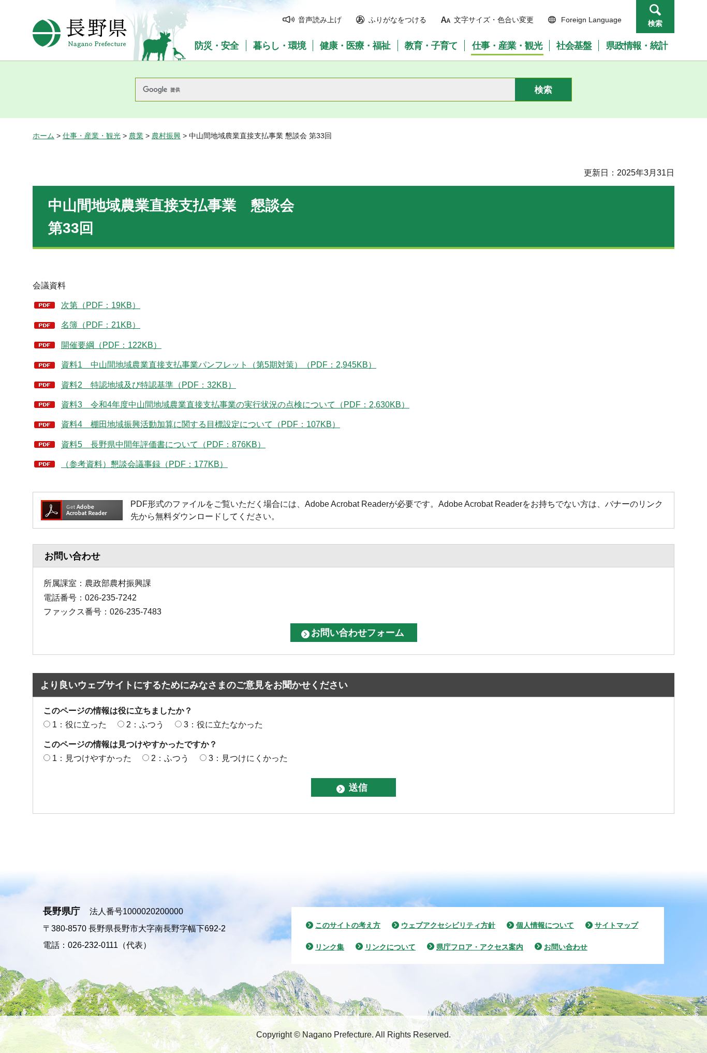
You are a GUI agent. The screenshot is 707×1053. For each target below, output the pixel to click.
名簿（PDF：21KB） (100, 324)
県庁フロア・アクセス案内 (479, 947)
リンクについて (390, 947)
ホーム (43, 135)
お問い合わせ (565, 947)
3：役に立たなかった (223, 724)
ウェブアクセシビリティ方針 (448, 925)
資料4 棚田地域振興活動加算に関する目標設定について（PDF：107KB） (200, 424)
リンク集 (329, 947)
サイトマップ (616, 925)
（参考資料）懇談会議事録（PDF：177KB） (144, 464)
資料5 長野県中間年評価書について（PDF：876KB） (163, 444)
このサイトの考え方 (347, 925)
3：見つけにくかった (248, 758)
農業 (136, 135)
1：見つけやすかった (91, 758)
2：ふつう (145, 724)
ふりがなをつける (397, 20)
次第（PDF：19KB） (100, 305)
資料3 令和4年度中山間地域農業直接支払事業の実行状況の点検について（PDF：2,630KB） (235, 404)
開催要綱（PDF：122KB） (111, 345)
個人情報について (545, 925)
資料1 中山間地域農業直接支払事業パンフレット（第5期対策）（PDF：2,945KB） (218, 364)
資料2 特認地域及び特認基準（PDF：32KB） (148, 385)
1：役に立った (79, 724)
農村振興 (166, 135)
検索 (655, 23)
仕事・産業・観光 (92, 135)
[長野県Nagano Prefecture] (80, 33)
